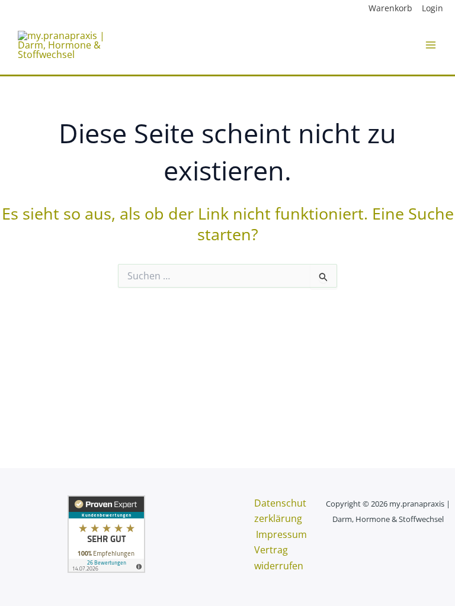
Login (432, 8)
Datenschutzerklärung (280, 511)
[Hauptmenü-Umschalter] (430, 45)
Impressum (281, 534)
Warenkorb (390, 8)
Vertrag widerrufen (278, 557)
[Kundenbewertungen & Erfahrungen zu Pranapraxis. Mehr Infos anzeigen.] (106, 533)
